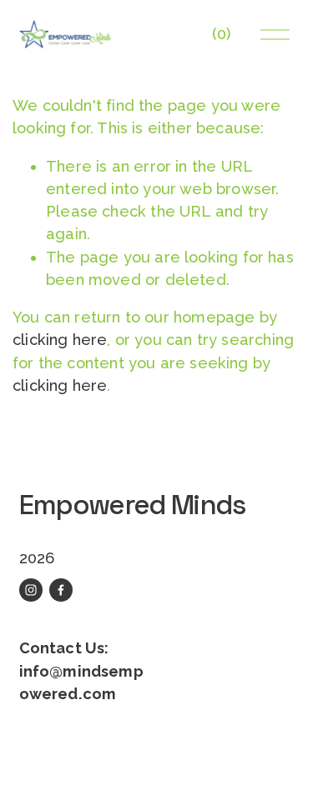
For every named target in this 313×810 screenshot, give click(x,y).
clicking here (60, 339)
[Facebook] (61, 590)
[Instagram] (31, 590)
